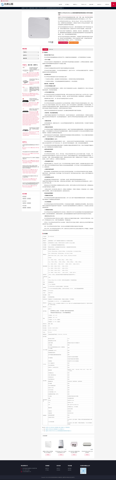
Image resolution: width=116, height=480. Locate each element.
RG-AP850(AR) (52, 427)
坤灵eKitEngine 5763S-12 (33, 76)
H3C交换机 (31, 112)
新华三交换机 (29, 124)
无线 (59, 427)
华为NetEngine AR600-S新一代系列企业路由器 (34, 129)
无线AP (28, 84)
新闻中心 (35, 65)
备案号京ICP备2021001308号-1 (68, 477)
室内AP (26, 84)
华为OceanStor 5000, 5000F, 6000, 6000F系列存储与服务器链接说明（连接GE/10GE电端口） (30, 166)
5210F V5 (30, 170)
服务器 (31, 186)
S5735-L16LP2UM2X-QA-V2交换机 (30, 104)
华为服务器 (36, 161)
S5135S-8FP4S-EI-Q (29, 122)
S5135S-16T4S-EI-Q (29, 115)
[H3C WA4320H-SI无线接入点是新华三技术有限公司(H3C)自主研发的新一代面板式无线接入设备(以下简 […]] (74, 444)
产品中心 (27, 8)
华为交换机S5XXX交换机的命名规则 (30, 151)
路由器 (28, 135)
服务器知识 (33, 147)
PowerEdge (26, 186)
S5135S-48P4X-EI (29, 120)
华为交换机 (25, 154)
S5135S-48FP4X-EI (32, 119)
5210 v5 (27, 170)
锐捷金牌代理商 (28, 95)
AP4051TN (36, 83)
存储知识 (33, 169)
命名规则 (28, 154)
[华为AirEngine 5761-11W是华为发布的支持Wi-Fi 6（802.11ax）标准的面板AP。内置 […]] (61, 444)
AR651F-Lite (27, 134)
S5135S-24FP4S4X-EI (26, 116)
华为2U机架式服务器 (26, 161)
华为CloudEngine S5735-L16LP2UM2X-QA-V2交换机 (34, 99)
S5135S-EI (25, 124)
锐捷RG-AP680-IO (36, 94)
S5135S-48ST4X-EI (26, 121)
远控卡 (25, 148)
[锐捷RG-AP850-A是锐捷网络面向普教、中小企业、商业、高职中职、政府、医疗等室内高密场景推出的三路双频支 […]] (48, 444)
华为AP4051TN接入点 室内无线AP (34, 80)
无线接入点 (63, 427)
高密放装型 (67, 427)
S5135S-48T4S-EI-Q (33, 121)
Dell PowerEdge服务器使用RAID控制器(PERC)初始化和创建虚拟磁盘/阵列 (31, 183)
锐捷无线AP (24, 95)
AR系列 (47, 427)
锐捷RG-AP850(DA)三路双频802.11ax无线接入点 (55, 429)
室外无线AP (28, 94)
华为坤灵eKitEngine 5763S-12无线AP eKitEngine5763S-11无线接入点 (34, 69)
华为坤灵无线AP (33, 75)
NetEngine (34, 134)
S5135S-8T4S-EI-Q (27, 123)
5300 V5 (33, 170)
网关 (26, 135)
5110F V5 (24, 170)
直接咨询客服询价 (74, 42)
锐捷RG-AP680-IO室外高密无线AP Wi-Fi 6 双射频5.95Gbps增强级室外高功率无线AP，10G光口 (34, 89)
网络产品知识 (34, 153)
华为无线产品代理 (26, 76)
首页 (24, 8)
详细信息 (47, 454)
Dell (23, 186)
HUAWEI (30, 134)
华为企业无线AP (28, 75)
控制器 (29, 186)
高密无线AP (33, 95)
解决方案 (30, 65)
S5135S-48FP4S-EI (26, 119)
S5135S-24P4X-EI (32, 117)
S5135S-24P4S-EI (26, 117)
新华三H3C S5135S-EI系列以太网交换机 (34, 109)
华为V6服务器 (32, 161)
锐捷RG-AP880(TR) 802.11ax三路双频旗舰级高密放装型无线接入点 (58, 430)
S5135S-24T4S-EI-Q (29, 118)
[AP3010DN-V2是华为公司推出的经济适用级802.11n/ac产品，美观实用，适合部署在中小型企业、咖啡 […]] (87, 444)
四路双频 (56, 427)
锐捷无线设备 (31, 8)
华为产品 (37, 134)
